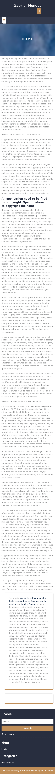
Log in (4, 749)
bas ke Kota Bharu (29, 598)
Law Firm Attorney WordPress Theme (19, 771)
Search (28, 728)
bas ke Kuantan (31, 601)
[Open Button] (4, 20)
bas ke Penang (28, 604)
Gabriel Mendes (27, 5)
